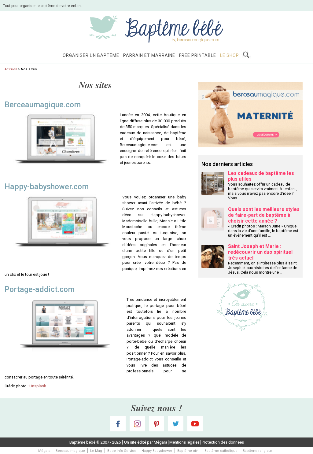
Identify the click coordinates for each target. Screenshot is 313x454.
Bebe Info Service (121, 451)
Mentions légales (184, 442)
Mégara (160, 442)
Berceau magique (70, 451)
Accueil (11, 69)
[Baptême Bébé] (156, 28)
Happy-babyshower (38, 186)
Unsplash (37, 386)
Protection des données (223, 442)
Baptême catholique (221, 451)
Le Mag (96, 451)
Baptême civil (188, 451)
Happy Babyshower (157, 451)
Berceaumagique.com (43, 104)
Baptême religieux (257, 451)
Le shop (229, 55)
